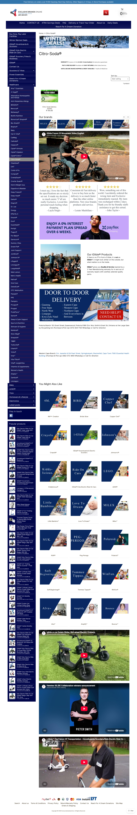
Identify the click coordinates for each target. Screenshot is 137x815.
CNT (12, 167)
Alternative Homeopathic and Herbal (20, 97)
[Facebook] (11, 415)
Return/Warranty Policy (69, 803)
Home (22, 23)
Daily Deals (113, 23)
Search (17, 803)
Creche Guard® (16, 181)
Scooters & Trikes (22, 71)
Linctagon (14, 381)
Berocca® (14, 109)
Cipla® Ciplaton (17, 152)
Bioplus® (14, 127)
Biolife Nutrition (17, 116)
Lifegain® (14, 261)
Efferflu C (14, 214)
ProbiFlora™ (15, 312)
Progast (14, 308)
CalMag (14, 138)
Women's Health (17, 370)
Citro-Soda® (15, 159)
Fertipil (13, 228)
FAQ (64, 23)
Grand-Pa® (15, 247)
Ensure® (14, 218)
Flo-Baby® (15, 236)
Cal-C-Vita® (15, 134)
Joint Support (16, 250)
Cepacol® (14, 145)
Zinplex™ (14, 374)
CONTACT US (33, 23)
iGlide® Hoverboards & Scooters (18, 45)
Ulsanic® (14, 348)
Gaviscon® (15, 239)
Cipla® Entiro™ (16, 156)
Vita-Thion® (15, 359)
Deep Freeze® (16, 192)
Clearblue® (15, 163)
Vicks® (13, 352)
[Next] (127, 116)
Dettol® (14, 199)
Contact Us (14, 67)
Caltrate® (14, 141)
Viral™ (13, 356)
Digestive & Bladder (18, 188)
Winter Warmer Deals (18, 40)
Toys (22, 393)
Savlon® (14, 316)
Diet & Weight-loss (18, 185)
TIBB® (13, 341)
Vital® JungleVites (18, 363)
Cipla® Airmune (17, 148)
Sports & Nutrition (18, 323)
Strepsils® (14, 338)
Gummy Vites (16, 243)
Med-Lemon (15, 272)
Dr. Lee (13, 207)
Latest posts (22, 405)
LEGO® (22, 389)
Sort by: (114, 76)
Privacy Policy (53, 803)
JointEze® (15, 254)
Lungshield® (15, 268)
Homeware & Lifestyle (22, 397)
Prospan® (14, 305)
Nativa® (14, 279)
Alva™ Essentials (17, 88)
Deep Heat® (15, 196)
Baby (13, 130)
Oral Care (14, 283)
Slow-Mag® (15, 334)
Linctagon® (15, 265)
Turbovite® (15, 345)
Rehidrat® (14, 330)
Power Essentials (16, 74)
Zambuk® (14, 378)
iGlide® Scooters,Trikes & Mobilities (20, 57)
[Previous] (124, 116)
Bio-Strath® (15, 123)
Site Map (119, 803)
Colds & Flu (15, 170)
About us (25, 803)
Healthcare (22, 85)
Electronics (22, 401)
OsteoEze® (15, 287)
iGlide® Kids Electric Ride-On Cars (22, 51)
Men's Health (16, 276)
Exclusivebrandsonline (68, 811)
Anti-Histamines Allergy (20, 101)
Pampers (14, 301)
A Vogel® (14, 92)
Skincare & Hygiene (18, 327)
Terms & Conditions (38, 803)
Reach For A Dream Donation (69, 27)
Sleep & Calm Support (19, 319)
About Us (101, 23)
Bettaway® (15, 112)
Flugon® (14, 232)
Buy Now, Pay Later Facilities (17, 35)
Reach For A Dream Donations (17, 79)
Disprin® (14, 203)
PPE (12, 298)
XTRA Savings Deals (51, 23)
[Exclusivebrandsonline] (26, 12)
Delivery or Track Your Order (81, 23)
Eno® (13, 221)
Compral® (14, 174)
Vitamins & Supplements (20, 367)
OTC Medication (17, 290)
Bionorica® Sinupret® (19, 119)
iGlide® (12, 63)
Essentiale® (15, 225)
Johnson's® (15, 257)
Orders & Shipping (68, 806)
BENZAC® (14, 105)
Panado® (14, 294)
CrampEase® (16, 178)
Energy (13, 210)
